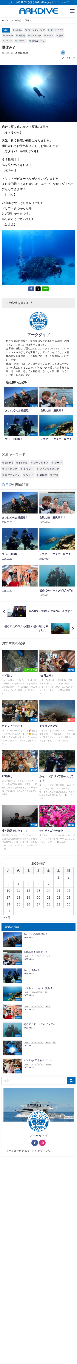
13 (38, 890)
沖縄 (61, 35)
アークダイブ (57, 30)
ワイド (9, 41)
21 (48, 897)
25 (18, 904)
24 (8, 904)
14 (48, 890)
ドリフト (22, 41)
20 (38, 897)
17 (8, 897)
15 (58, 890)
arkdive (19, 30)
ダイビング (36, 35)
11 (18, 890)
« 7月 (6, 917)
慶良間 (22, 35)
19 (28, 897)
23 (68, 897)
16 (68, 890)
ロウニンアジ (38, 41)
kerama (9, 35)
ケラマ (50, 35)
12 (28, 890)
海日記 (6, 30)
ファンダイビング (36, 30)
